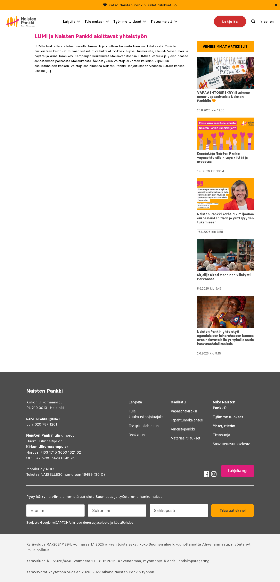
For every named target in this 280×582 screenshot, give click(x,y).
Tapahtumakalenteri (187, 420)
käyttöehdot (123, 522)
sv (266, 21)
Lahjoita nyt (237, 471)
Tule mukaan (94, 21)
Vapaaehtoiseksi (184, 411)
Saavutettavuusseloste (231, 444)
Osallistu (178, 402)
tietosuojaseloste (96, 522)
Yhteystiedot (224, 425)
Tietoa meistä (161, 21)
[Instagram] (213, 474)
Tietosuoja (221, 435)
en (272, 21)
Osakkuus (137, 435)
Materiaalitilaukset (185, 438)
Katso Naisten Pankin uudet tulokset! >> (142, 5)
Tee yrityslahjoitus (144, 426)
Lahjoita (69, 21)
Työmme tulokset (127, 21)
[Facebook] (206, 474)
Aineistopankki (183, 429)
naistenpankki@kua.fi (43, 419)
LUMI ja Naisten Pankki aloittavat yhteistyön (90, 36)
